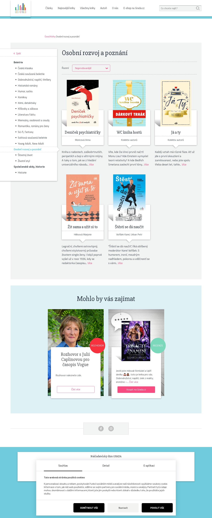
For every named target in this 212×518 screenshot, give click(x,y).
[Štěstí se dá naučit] (129, 197)
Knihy (52, 36)
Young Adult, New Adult (31, 144)
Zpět (18, 53)
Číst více (75, 389)
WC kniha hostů (129, 132)
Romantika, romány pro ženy (33, 126)
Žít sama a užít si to (83, 227)
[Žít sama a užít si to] (82, 197)
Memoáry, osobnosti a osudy (34, 120)
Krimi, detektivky (27, 103)
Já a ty (176, 132)
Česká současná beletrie (31, 74)
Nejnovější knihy (66, 8)
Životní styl (24, 161)
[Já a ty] (175, 103)
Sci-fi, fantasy (25, 132)
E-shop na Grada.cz (133, 8)
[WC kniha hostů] (129, 103)
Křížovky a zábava (28, 109)
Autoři (103, 8)
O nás (115, 8)
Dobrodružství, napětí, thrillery (34, 80)
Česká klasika (25, 68)
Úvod (47, 36)
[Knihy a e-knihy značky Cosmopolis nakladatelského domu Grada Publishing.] (21, 8)
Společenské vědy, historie (29, 167)
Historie (22, 173)
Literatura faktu (26, 115)
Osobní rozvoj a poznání (27, 149)
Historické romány (28, 86)
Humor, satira (25, 91)
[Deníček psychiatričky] (82, 103)
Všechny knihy (87, 8)
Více (91, 164)
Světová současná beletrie (32, 138)
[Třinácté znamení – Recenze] (136, 340)
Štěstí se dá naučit (129, 227)
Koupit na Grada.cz (136, 389)
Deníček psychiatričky (83, 132)
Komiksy (22, 97)
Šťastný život (25, 155)
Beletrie (18, 62)
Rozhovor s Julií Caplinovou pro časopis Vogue (75, 359)
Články (49, 8)
